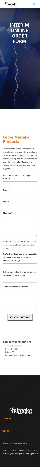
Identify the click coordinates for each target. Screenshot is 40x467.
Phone (6, 201)
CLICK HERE (11, 450)
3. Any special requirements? (15, 287)
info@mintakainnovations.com (17, 355)
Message (7, 213)
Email (6, 190)
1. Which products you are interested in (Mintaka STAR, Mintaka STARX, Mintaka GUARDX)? (20, 257)
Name (6, 179)
